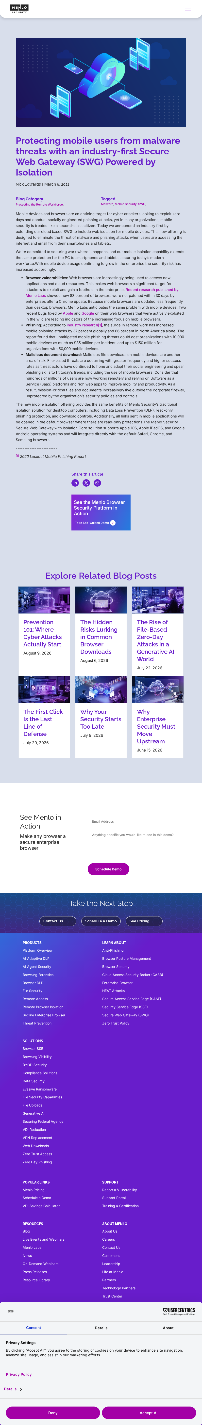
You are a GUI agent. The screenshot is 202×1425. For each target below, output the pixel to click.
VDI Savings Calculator (41, 1206)
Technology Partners (118, 1288)
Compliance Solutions (40, 1073)
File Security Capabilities (42, 1097)
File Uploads (32, 1105)
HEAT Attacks (113, 991)
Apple (68, 313)
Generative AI (34, 1113)
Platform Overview (37, 950)
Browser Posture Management (126, 958)
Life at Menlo (112, 1272)
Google (88, 313)
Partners (109, 1280)
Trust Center (112, 1296)
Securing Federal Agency (43, 1121)
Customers (110, 1255)
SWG (141, 204)
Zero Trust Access (37, 1154)
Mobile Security (126, 204)
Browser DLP (33, 983)
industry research (82, 325)
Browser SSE (33, 1048)
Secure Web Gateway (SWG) (125, 1015)
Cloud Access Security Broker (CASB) (132, 975)
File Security (32, 991)
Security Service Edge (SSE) (125, 1007)
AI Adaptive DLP (36, 958)
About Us (109, 1231)
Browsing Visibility (37, 1057)
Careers (108, 1239)
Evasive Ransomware (40, 1089)
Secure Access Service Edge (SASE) (131, 999)
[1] (100, 325)
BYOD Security (35, 1065)
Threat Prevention (37, 1023)
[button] (187, 9)
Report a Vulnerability (119, 1190)
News (27, 1255)
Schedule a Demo (101, 921)
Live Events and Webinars (43, 1239)
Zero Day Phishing (37, 1162)
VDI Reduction (34, 1129)
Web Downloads (36, 1146)
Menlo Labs (32, 1247)
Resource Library (36, 1280)
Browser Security (116, 966)
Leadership (111, 1264)
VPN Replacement (37, 1138)
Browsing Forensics (38, 975)
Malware (107, 204)
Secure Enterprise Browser (44, 1015)
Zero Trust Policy (115, 1023)
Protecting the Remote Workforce (39, 204)
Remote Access (35, 999)
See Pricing (140, 921)
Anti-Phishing (113, 950)
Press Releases (35, 1272)
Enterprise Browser (117, 983)
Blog (26, 1231)
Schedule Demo (108, 869)
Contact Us (53, 921)
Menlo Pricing (34, 1190)
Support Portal (114, 1198)
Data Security (34, 1081)
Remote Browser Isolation (43, 1007)
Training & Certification (120, 1206)
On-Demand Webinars (40, 1264)
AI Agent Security (37, 966)
